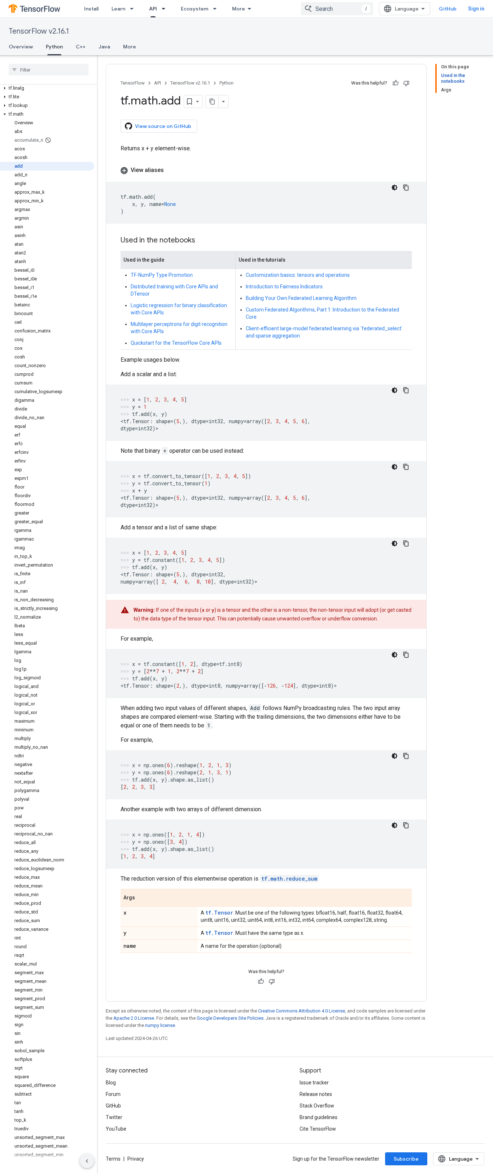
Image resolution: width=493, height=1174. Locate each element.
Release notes (316, 1094)
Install (91, 8)
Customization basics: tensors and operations (298, 275)
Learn (118, 8)
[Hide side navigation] (87, 1161)
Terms (113, 1159)
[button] (47, 88)
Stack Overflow (317, 1106)
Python (54, 46)
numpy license (160, 1025)
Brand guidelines (318, 1117)
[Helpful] (395, 83)
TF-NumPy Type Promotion (162, 275)
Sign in (476, 9)
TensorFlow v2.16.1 (39, 31)
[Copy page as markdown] (212, 101)
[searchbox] (48, 70)
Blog (111, 1082)
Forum (113, 1094)
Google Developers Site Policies (230, 1018)
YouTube (116, 1129)
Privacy (135, 1159)
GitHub (448, 8)
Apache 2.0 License (133, 1018)
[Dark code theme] (394, 187)
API (153, 8)
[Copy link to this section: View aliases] (171, 170)
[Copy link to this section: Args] (142, 898)
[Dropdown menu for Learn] (134, 8)
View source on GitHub (163, 126)
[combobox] (337, 8)
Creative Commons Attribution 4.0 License (301, 1011)
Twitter (114, 1117)
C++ (81, 46)
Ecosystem (194, 8)
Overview (21, 46)
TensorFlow (133, 83)
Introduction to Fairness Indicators (284, 286)
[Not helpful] (406, 83)
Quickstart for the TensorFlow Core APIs (176, 343)
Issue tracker (314, 1082)
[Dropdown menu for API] (165, 8)
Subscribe (406, 1159)
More (238, 8)
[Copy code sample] (406, 187)
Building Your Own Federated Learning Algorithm (301, 298)
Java (104, 46)
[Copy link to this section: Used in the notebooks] (202, 240)
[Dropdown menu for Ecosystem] (217, 8)
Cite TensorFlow (318, 1129)
